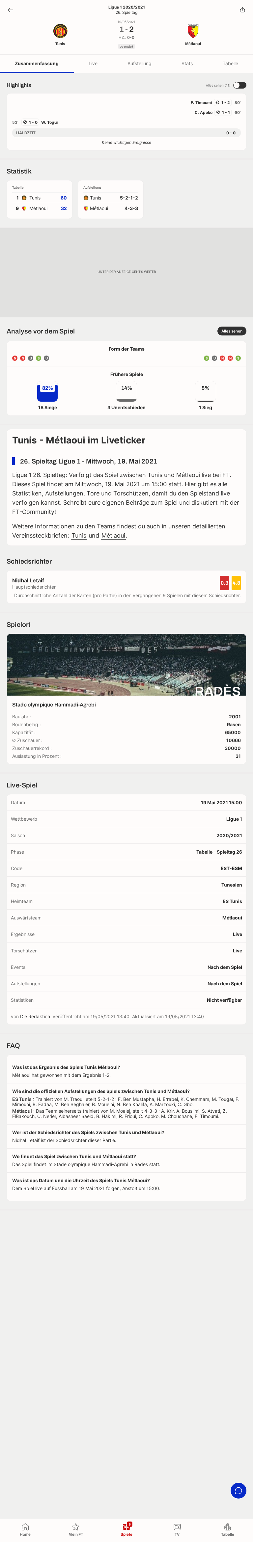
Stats (187, 63)
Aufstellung (139, 63)
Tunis (78, 535)
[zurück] (10, 10)
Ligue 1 (234, 819)
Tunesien (231, 885)
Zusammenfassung (37, 63)
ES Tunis (232, 901)
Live (93, 63)
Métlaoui (113, 535)
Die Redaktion (35, 1016)
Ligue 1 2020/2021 (126, 7)
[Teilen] (242, 10)
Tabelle (230, 63)
